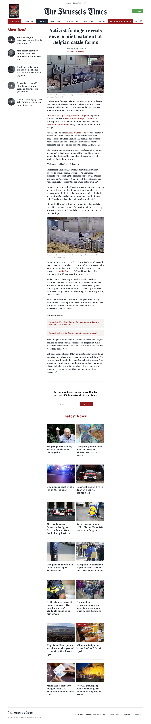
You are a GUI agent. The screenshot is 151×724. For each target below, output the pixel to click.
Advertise (79, 714)
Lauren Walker (77, 51)
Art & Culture (71, 21)
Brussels (28, 21)
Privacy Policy (114, 714)
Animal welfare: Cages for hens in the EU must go (73, 333)
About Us (138, 714)
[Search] (136, 21)
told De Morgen (65, 271)
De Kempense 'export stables (79, 118)
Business (55, 21)
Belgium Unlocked (120, 21)
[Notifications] (141, 21)
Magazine (14, 21)
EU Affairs (88, 21)
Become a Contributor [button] (95, 714)
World (102, 21)
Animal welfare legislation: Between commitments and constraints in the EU (74, 323)
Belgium (42, 21)
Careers (127, 714)
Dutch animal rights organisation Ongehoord (69, 115)
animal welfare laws (76, 132)
